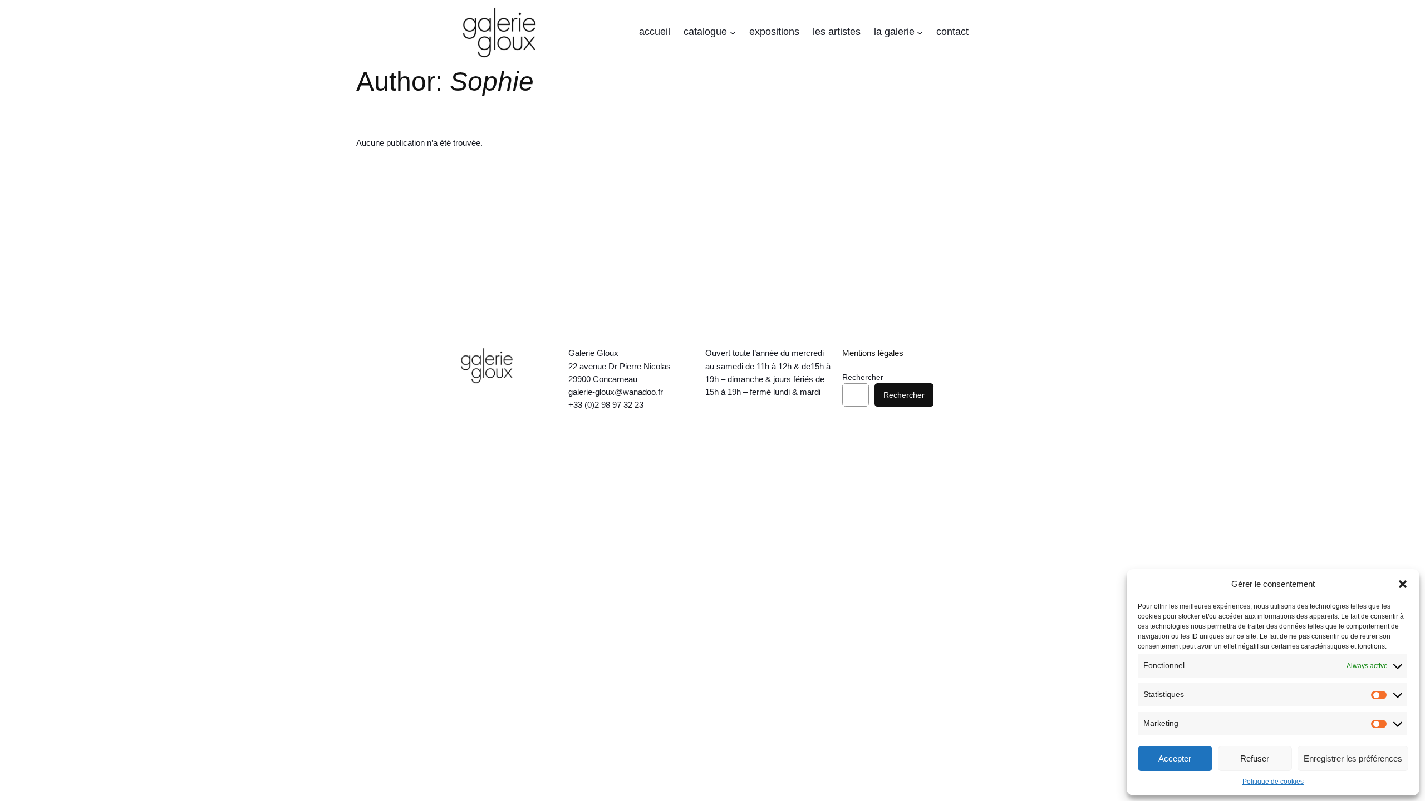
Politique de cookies (1273, 781)
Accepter (1174, 758)
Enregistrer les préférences (1353, 758)
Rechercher (862, 377)
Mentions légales (872, 353)
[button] (1402, 584)
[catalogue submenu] (733, 32)
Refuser (1254, 758)
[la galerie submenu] (920, 32)
